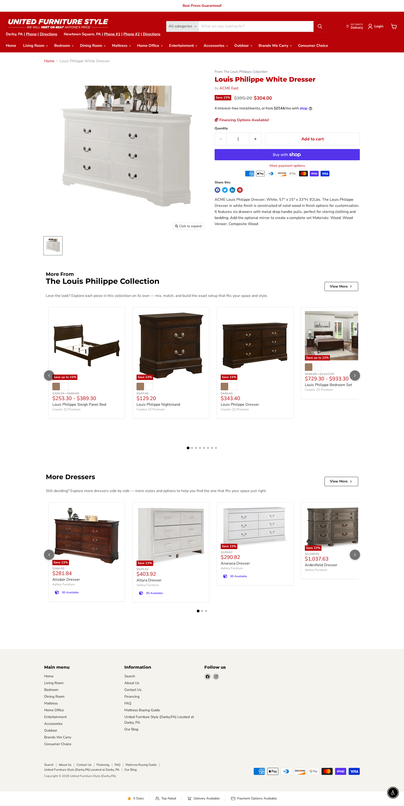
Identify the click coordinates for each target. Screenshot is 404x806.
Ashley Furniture (63, 584)
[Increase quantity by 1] (255, 139)
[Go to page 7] (212, 448)
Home (11, 45)
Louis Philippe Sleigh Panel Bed (79, 404)
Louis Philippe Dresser (240, 404)
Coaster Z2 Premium (66, 409)
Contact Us (132, 689)
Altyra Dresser (149, 580)
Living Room (34, 45)
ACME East (229, 88)
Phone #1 (112, 34)
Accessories (214, 45)
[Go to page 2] (192, 448)
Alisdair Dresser (66, 579)
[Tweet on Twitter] (225, 190)
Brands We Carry (274, 45)
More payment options (287, 166)
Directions (48, 34)
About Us (131, 683)
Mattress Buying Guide (142, 710)
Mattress (120, 45)
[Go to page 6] (208, 448)
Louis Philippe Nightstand (158, 404)
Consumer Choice (313, 45)
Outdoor (242, 45)
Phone (31, 34)
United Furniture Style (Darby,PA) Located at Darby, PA (81, 770)
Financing (132, 696)
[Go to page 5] (204, 448)
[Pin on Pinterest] (240, 190)
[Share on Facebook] (217, 190)
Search (129, 676)
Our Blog (131, 729)
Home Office (148, 45)
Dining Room (91, 45)
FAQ (127, 703)
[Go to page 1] (188, 448)
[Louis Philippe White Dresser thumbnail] (53, 246)
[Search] (320, 26)
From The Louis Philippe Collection (241, 72)
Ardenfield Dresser (321, 565)
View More (339, 286)
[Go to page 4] (200, 448)
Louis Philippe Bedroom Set (328, 384)
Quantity (221, 128)
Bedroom (62, 45)
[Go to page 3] (196, 448)
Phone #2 (131, 34)
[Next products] (355, 375)
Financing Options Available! (243, 120)
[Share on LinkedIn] (232, 190)
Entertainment (182, 45)
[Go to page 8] (216, 448)
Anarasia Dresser (235, 563)
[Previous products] (49, 375)
